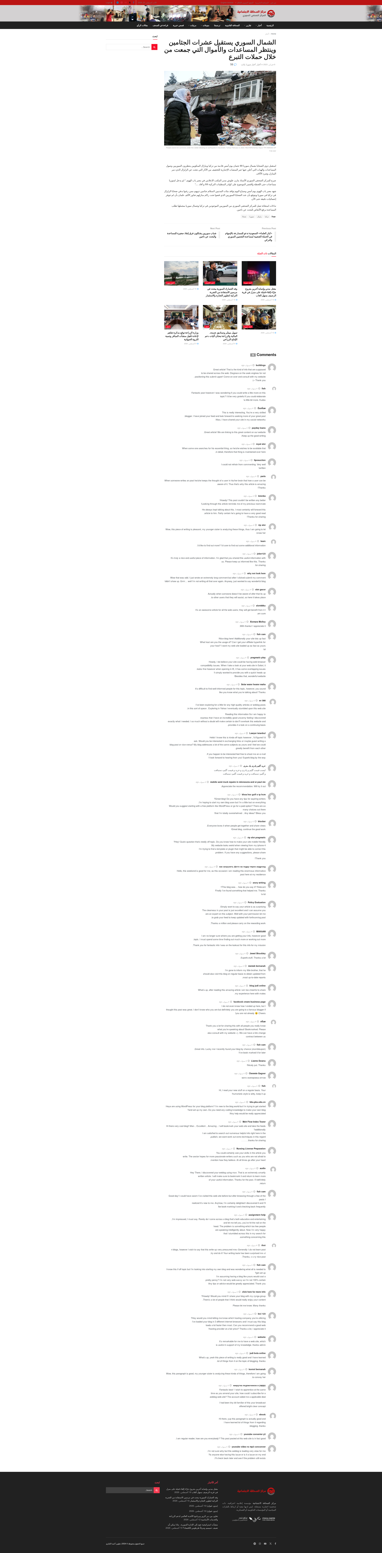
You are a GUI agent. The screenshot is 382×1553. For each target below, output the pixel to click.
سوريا (251, 216)
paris (263, 476)
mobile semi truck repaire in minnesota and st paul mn (238, 781)
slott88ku (261, 605)
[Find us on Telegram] (118, 2)
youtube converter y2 (255, 1434)
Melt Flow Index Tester (254, 1121)
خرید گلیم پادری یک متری (254, 765)
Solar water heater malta (253, 684)
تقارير (248, 25)
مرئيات (193, 25)
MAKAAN (261, 931)
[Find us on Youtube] (126, 2)
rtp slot (262, 524)
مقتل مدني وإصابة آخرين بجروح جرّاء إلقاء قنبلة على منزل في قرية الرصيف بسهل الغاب (259, 292)
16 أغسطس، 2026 (267, 299)
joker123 (261, 553)
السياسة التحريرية (262, 2)
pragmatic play (258, 657)
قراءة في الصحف (160, 25)
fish (264, 388)
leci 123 (262, 1313)
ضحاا (244, 216)
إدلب (243, 64)
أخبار (260, 25)
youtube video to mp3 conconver (249, 1446)
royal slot (261, 443)
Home (273, 33)
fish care (261, 634)
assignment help (257, 1214)
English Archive (227, 2)
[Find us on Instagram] (122, 2)
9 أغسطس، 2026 (229, 343)
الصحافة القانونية (232, 25)
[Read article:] (181, 273)
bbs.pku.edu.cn (258, 1101)
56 (232, 64)
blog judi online (257, 985)
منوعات (206, 25)
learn (263, 541)
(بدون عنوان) (212, 1505)
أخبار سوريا (251, 64)
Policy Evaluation (257, 902)
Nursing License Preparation (251, 1148)
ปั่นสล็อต (262, 408)
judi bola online (258, 1353)
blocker (262, 821)
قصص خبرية (178, 25)
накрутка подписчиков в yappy (249, 1385)
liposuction (260, 460)
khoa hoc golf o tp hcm (254, 794)
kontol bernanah (257, 1369)
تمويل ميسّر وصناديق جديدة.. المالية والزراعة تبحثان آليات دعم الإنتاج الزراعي (221, 336)
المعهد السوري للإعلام (245, 2)
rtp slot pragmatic (257, 837)
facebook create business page (250, 1001)
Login (108, 2)
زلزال (259, 216)
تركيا (267, 216)
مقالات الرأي (142, 25)
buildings (261, 365)
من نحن (273, 2)
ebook (262, 1414)
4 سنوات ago (246, 365)
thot (263, 1245)
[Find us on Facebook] (133, 2)
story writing (259, 882)
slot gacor (260, 589)
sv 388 (262, 700)
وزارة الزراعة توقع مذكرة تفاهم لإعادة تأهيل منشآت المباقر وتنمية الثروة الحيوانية (181, 336)
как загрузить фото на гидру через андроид (242, 866)
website (262, 1336)
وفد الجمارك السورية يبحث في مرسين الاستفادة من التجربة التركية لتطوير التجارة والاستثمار (221, 292)
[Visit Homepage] (256, 13)
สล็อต (263, 1021)
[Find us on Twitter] (130, 2)
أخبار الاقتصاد (209, 283)
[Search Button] (107, 25)
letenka (262, 495)
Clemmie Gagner (257, 1073)
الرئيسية (270, 25)
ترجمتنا (217, 25)
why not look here (256, 573)
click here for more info (254, 1291)
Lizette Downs (258, 1060)
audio (263, 1168)
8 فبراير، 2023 (269, 64)
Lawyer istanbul (257, 733)
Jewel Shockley (258, 953)
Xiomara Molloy (258, 621)
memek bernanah (257, 965)
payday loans (259, 427)
